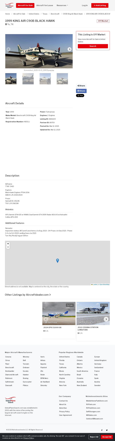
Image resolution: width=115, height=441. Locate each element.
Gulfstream (9, 382)
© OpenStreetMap (103, 284)
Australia (80, 382)
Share (82, 86)
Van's (42, 357)
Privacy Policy (64, 411)
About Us (62, 404)
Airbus (42, 360)
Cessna (8, 357)
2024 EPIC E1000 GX (52, 327)
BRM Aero (44, 378)
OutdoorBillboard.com (94, 419)
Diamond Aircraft (11, 375)
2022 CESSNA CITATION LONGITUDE (88, 328)
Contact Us (63, 401)
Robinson (8, 378)
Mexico (80, 367)
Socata (25, 371)
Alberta (79, 364)
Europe (97, 357)
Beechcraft (9, 367)
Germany (97, 364)
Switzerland (98, 367)
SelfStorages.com (93, 411)
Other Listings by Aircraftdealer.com (27, 294)
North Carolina (64, 375)
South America (82, 371)
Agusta (43, 364)
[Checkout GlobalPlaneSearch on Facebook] (102, 430)
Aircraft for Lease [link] (44, 5)
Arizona (62, 382)
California (62, 367)
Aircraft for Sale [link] (25, 5)
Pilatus (25, 385)
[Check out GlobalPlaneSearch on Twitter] (107, 430)
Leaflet (95, 284)
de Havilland (45, 382)
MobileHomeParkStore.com (97, 401)
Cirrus (7, 360)
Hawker (26, 375)
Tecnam (26, 364)
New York (62, 385)
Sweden (97, 385)
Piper (7, 364)
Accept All (106, 437)
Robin (42, 375)
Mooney (26, 357)
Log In (85, 5)
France (97, 371)
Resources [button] (62, 5)
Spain (96, 378)
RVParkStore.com (93, 408)
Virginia (62, 378)
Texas (61, 364)
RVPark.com (91, 404)
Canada (80, 357)
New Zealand (82, 385)
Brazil (79, 375)
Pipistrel (43, 367)
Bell (24, 360)
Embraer (26, 367)
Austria (97, 382)
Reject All (94, 437)
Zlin (41, 371)
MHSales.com (91, 415)
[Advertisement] (39, 90)
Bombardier (9, 371)
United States (64, 357)
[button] (100, 5)
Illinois (61, 371)
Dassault (8, 385)
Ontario (80, 360)
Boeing (25, 378)
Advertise (63, 408)
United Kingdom (100, 360)
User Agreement (65, 415)
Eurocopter (27, 382)
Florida (61, 360)
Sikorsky (43, 385)
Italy (96, 375)
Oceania (80, 378)
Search (93, 46)
